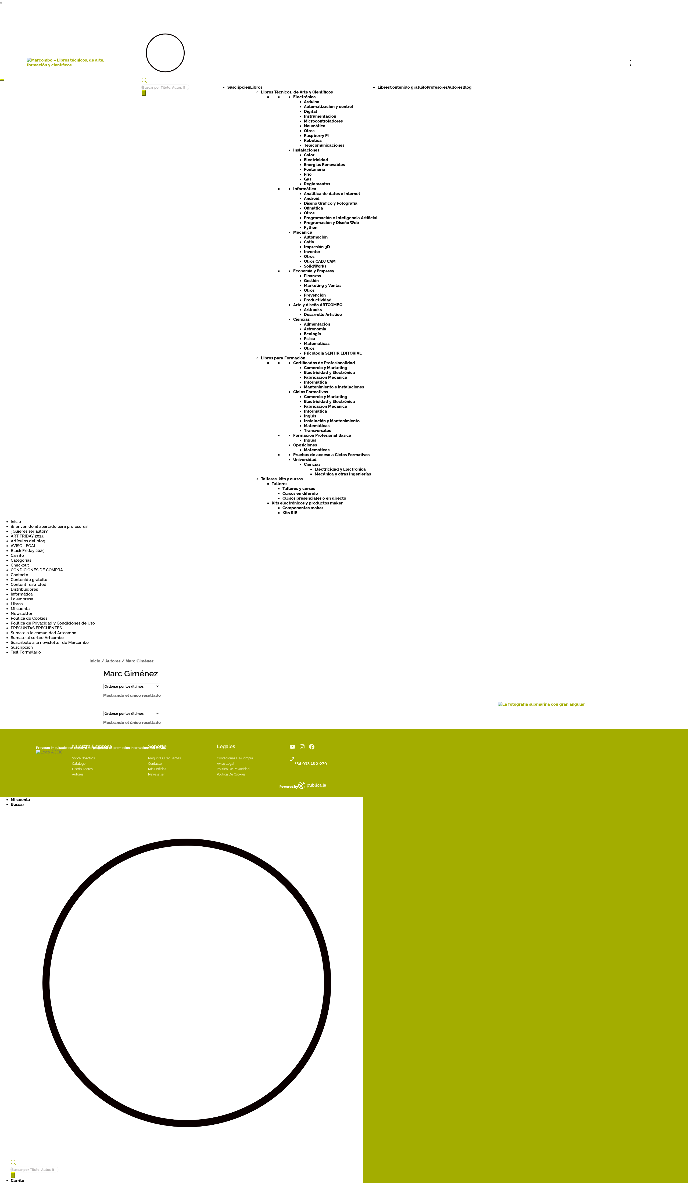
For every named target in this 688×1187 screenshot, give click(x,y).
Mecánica (302, 232)
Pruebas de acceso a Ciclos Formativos (331, 454)
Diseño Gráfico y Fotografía (330, 203)
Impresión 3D (317, 246)
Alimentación (317, 324)
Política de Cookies (29, 618)
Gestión (311, 280)
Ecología (312, 333)
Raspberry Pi (316, 135)
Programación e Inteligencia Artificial (341, 217)
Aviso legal (225, 764)
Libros (256, 87)
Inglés (310, 416)
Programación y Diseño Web (331, 222)
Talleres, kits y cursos (282, 479)
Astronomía (315, 329)
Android (312, 198)
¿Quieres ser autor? (29, 531)
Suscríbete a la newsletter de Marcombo (50, 642)
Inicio (16, 521)
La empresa (22, 599)
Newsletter (22, 613)
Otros (309, 130)
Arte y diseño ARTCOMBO (317, 304)
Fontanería (314, 169)
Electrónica (304, 97)
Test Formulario (26, 652)
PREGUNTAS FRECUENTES (36, 628)
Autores (455, 87)
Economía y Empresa (313, 271)
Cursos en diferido (300, 493)
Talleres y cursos (298, 488)
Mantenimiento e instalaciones (334, 387)
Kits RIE (289, 512)
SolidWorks (315, 266)
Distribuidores (24, 589)
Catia (309, 242)
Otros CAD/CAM (320, 261)
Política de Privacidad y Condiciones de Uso (53, 623)
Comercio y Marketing (325, 367)
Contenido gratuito (408, 87)
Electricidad (316, 159)
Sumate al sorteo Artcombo (37, 637)
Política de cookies (231, 774)
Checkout (20, 565)
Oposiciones (305, 445)
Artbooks (313, 309)
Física (309, 338)
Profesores (437, 87)
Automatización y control (328, 106)
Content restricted (28, 584)
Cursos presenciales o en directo (314, 498)
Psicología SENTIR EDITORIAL (333, 353)
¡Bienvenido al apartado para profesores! (49, 526)
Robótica (313, 140)
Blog (467, 87)
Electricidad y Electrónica (329, 372)
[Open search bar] (144, 81)
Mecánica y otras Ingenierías (343, 474)
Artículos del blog (28, 541)
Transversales (317, 430)
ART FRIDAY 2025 (27, 536)
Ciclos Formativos (310, 391)
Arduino (311, 101)
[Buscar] (144, 93)
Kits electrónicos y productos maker (307, 503)
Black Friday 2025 (27, 550)
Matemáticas (316, 343)
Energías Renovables (324, 164)
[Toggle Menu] (2, 80)
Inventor (312, 251)
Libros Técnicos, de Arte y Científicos (297, 92)
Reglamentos (317, 184)
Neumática (314, 126)
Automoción (316, 237)
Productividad (318, 300)
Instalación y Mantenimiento (332, 420)
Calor (309, 155)
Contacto (19, 574)
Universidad (305, 459)
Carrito (17, 555)
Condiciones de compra (235, 758)
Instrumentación (320, 116)
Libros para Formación (283, 358)
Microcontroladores (323, 121)
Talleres (279, 483)
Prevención (315, 295)
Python (310, 227)
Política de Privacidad (233, 769)
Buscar (17, 804)
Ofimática (313, 208)
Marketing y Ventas (322, 285)
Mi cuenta (20, 608)
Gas (307, 179)
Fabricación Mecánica (325, 377)
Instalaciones (306, 150)
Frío (307, 174)
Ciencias (301, 319)
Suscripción (238, 87)
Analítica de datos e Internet (332, 193)
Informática (304, 188)
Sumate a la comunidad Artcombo (43, 632)
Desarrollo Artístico (323, 314)
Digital (310, 111)
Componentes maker (302, 508)
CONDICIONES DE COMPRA (37, 570)
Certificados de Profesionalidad (324, 362)
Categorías (21, 560)
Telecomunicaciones (324, 145)
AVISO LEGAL (23, 545)
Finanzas (312, 275)
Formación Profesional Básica (322, 435)
